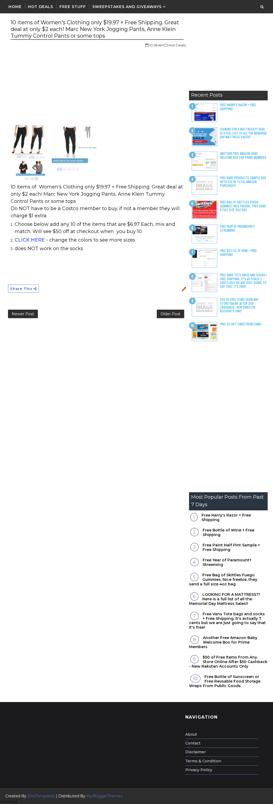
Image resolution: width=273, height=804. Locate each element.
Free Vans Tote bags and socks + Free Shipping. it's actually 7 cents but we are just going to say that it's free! (243, 281)
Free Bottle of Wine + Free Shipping (238, 252)
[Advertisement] (228, 54)
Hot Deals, (177, 45)
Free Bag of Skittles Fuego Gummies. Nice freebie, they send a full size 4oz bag (243, 206)
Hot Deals (40, 6)
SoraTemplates (41, 796)
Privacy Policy (198, 769)
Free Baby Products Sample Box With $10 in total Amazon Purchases (243, 181)
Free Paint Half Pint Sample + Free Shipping (231, 547)
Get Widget (9, 801)
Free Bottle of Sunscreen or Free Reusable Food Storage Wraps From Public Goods (224, 681)
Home (15, 6)
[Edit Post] (183, 288)
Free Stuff (72, 6)
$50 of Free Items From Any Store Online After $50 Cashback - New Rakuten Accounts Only (239, 305)
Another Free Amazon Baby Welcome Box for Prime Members (243, 155)
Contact (192, 743)
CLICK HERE (30, 240)
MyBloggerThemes (104, 796)
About (191, 734)
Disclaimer (195, 752)
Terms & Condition (203, 761)
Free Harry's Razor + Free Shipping (238, 107)
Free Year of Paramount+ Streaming (237, 228)
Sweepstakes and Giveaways (127, 6)
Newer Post (23, 314)
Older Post (170, 314)
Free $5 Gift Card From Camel (241, 324)
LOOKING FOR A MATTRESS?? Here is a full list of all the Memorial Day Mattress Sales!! (243, 133)
